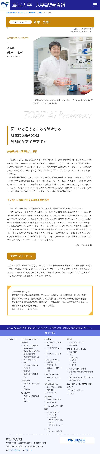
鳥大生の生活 (53, 417)
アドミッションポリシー (30, 339)
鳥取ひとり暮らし (53, 359)
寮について (52, 415)
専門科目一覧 (51, 365)
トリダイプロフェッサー (26, 12)
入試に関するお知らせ (32, 357)
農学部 (74, 365)
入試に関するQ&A (30, 360)
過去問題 (27, 368)
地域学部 (74, 357)
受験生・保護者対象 (54, 399)
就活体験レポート (53, 362)
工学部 (39, 12)
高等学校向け (51, 393)
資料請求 (27, 371)
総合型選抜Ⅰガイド (76, 342)
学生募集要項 (28, 348)
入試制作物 (73, 345)
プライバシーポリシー (75, 390)
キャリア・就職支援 (55, 431)
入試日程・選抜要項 (31, 345)
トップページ (11, 12)
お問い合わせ (14, 450)
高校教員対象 (51, 402)
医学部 (74, 360)
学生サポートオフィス (56, 425)
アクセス (70, 393)
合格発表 (27, 362)
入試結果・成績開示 (31, 365)
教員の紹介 (73, 352)
